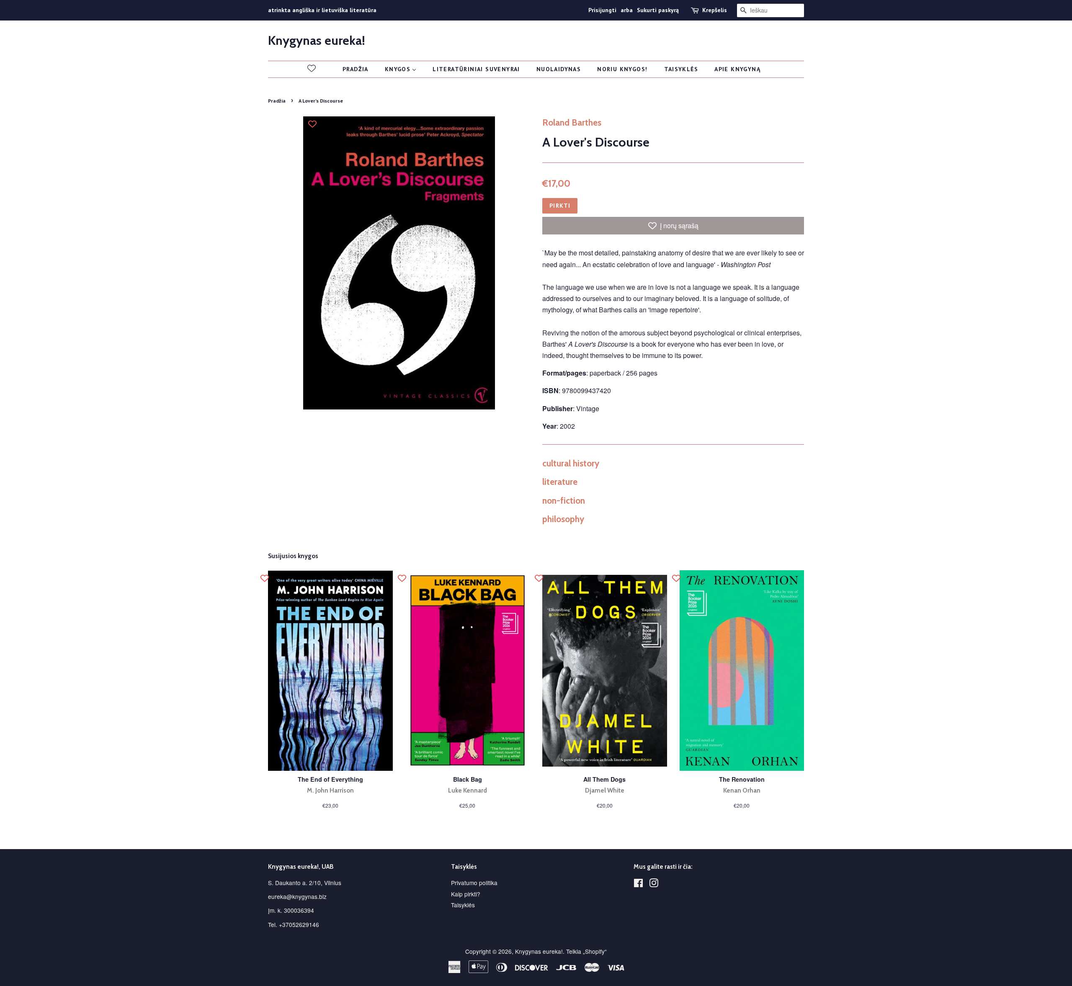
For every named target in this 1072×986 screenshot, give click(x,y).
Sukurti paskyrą (658, 10)
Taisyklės (463, 905)
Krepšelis (714, 10)
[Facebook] (638, 884)
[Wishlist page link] (311, 68)
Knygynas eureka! (316, 40)
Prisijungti (602, 10)
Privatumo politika (474, 882)
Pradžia (277, 101)
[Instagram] (653, 884)
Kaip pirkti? (465, 894)
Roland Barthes (571, 122)
